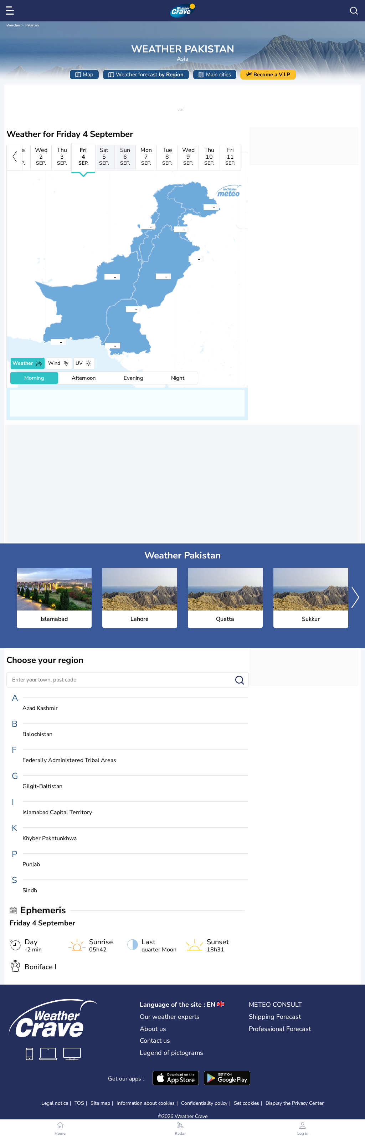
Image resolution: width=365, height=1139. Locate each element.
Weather (13, 25)
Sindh (29, 890)
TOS (79, 1103)
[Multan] (155, 276)
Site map (100, 1103)
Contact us (155, 1040)
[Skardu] (203, 207)
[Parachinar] (140, 226)
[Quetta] (104, 276)
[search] (354, 10)
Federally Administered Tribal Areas (69, 760)
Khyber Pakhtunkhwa (49, 838)
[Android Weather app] (227, 1079)
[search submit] (240, 680)
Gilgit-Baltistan (42, 786)
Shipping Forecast (275, 1016)
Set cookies (246, 1103)
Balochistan (37, 734)
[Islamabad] (174, 229)
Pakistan (32, 25)
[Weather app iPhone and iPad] (176, 1079)
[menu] (11, 10)
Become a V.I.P (271, 74)
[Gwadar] (50, 341)
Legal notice (54, 1103)
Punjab (31, 864)
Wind (54, 363)
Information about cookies (146, 1103)
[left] (14, 157)
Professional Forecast (280, 1029)
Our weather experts (170, 1016)
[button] (174, 229)
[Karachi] (104, 345)
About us (153, 1029)
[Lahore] (188, 258)
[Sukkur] (126, 309)
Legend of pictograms (171, 1052)
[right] (355, 598)
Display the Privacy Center (295, 1103)
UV (79, 363)
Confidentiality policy (204, 1103)
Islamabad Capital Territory (57, 812)
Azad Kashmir (40, 708)
